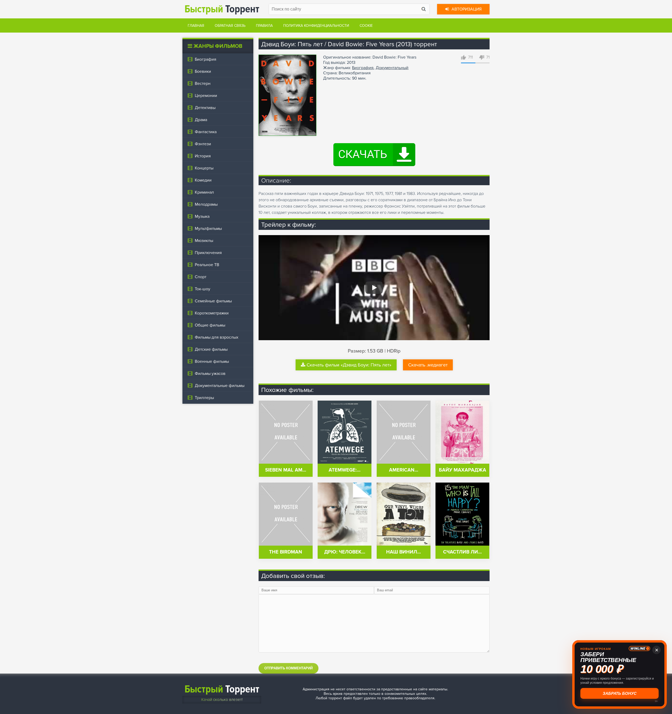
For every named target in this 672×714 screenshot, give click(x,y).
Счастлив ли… (462, 552)
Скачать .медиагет (428, 365)
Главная (196, 25)
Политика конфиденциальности (316, 25)
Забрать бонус (620, 693)
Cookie (366, 25)
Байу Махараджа (462, 470)
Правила (264, 25)
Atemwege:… (344, 470)
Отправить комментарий (288, 668)
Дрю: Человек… (344, 552)
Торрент (222, 9)
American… (403, 470)
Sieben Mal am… (285, 470)
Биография (363, 67)
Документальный (392, 67)
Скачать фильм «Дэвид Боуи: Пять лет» (349, 365)
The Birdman (285, 552)
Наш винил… (403, 552)
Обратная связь (230, 25)
